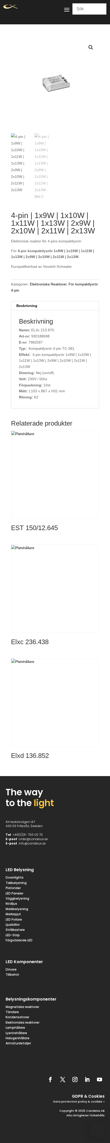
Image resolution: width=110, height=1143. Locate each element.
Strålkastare (15, 930)
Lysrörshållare (16, 1033)
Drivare (11, 969)
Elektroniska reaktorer (22, 1022)
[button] (90, 47)
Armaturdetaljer (18, 1043)
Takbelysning (16, 883)
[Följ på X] (63, 1079)
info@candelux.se (32, 843)
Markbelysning (17, 909)
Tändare (12, 1012)
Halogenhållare (17, 1038)
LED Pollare (14, 919)
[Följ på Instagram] (75, 1079)
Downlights (15, 877)
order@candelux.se (33, 839)
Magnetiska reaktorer (22, 1007)
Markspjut (13, 914)
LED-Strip (13, 935)
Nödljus (11, 903)
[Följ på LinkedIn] (87, 1079)
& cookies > (96, 1101)
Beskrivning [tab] (26, 306)
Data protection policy (70, 1101)
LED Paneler (14, 893)
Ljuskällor (13, 924)
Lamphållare (15, 1027)
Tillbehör (12, 974)
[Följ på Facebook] (50, 1079)
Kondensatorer (17, 1017)
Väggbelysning (17, 898)
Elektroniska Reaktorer (48, 284)
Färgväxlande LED (19, 940)
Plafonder (13, 888)
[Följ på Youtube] (99, 1079)
